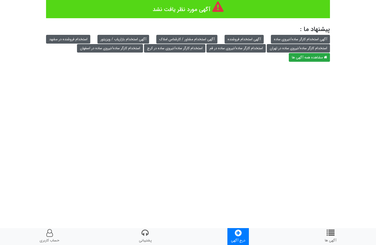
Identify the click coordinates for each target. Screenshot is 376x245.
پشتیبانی (145, 240)
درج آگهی (238, 240)
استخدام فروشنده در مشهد (68, 39)
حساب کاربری (49, 240)
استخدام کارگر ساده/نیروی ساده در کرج (175, 48)
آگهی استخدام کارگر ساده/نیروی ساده (300, 39)
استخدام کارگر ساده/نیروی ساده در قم (236, 48)
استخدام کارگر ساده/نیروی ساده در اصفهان (110, 48)
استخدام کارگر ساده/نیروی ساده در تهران (298, 48)
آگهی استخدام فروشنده (244, 39)
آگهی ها (330, 240)
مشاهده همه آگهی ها (308, 57)
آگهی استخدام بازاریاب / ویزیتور (123, 39)
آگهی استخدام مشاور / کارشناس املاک (187, 39)
